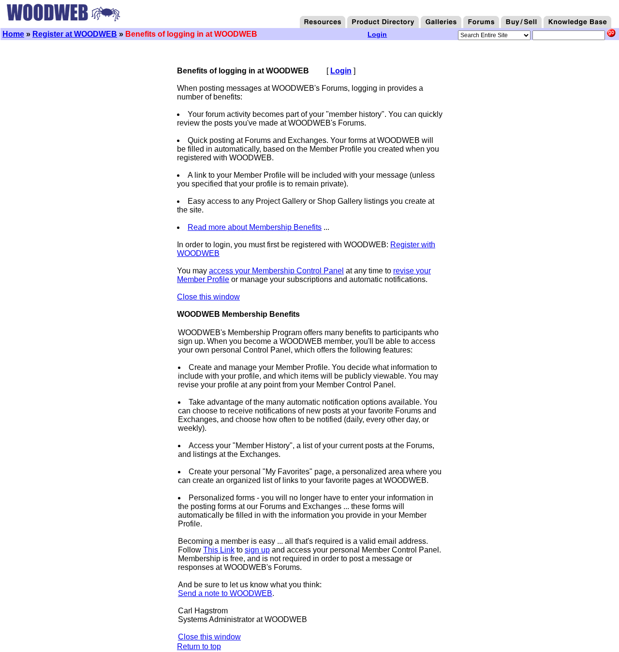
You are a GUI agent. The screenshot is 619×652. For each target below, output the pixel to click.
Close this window (208, 297)
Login (341, 71)
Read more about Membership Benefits (255, 227)
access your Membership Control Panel (276, 271)
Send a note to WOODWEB (225, 593)
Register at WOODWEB (74, 34)
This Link (219, 550)
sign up (257, 550)
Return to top (199, 646)
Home (13, 34)
